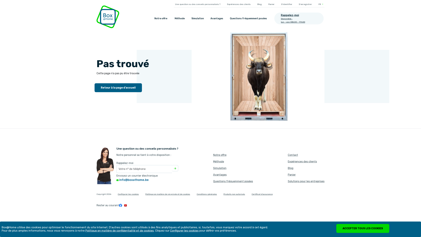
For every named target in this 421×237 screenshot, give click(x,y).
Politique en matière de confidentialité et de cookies (119, 230)
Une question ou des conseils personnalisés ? (197, 4)
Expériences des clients (239, 4)
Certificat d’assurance (262, 194)
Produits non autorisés (234, 194)
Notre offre (160, 18)
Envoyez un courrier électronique (137, 175)
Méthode (180, 18)
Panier (271, 4)
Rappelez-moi (124, 163)
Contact (293, 155)
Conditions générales (207, 194)
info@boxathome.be (134, 180)
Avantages (216, 18)
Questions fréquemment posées (248, 18)
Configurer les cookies (128, 194)
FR (320, 4)
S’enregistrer (305, 4)
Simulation (197, 18)
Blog (259, 4)
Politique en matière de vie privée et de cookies (167, 194)
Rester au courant (108, 205)
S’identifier (286, 4)
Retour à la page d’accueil (118, 87)
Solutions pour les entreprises (306, 181)
